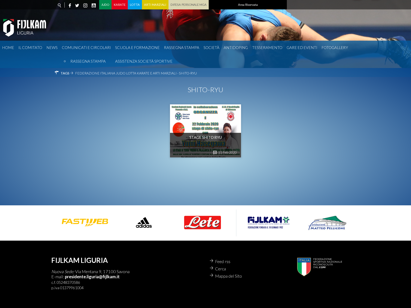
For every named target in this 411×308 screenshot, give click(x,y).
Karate (120, 4)
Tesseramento (267, 47)
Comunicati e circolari (86, 47)
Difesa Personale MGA (189, 4)
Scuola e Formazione (137, 47)
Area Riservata (248, 4)
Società (211, 47)
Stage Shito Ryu (205, 137)
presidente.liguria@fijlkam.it (92, 276)
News (52, 47)
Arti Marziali (155, 4)
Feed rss (222, 261)
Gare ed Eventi (302, 47)
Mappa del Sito (228, 275)
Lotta (135, 4)
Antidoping (236, 47)
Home (8, 47)
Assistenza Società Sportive (144, 61)
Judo (105, 4)
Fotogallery (335, 47)
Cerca (220, 268)
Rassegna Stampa (88, 61)
